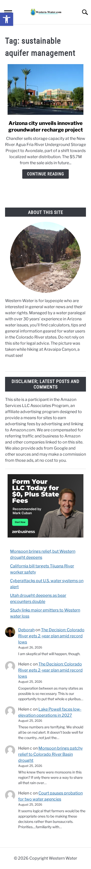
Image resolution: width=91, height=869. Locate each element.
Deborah (26, 629)
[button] (6, 19)
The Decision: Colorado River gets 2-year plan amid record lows (51, 635)
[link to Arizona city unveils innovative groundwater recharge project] (45, 89)
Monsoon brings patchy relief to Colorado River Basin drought (50, 754)
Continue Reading (45, 174)
